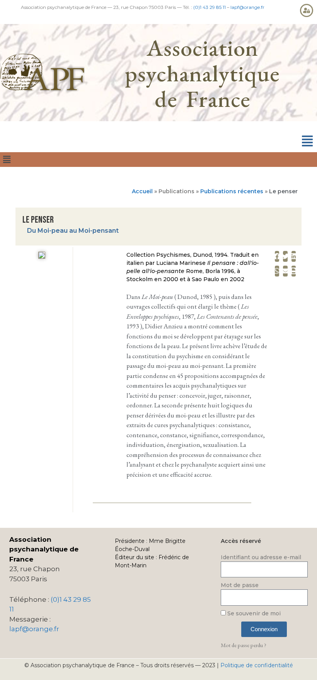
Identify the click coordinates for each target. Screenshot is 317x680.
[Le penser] (41, 256)
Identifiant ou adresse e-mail (261, 557)
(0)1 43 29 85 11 (209, 7)
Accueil (142, 191)
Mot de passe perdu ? (243, 645)
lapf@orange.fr (247, 7)
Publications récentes (231, 191)
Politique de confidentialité (256, 665)
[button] (307, 141)
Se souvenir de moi (253, 613)
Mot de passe (240, 585)
